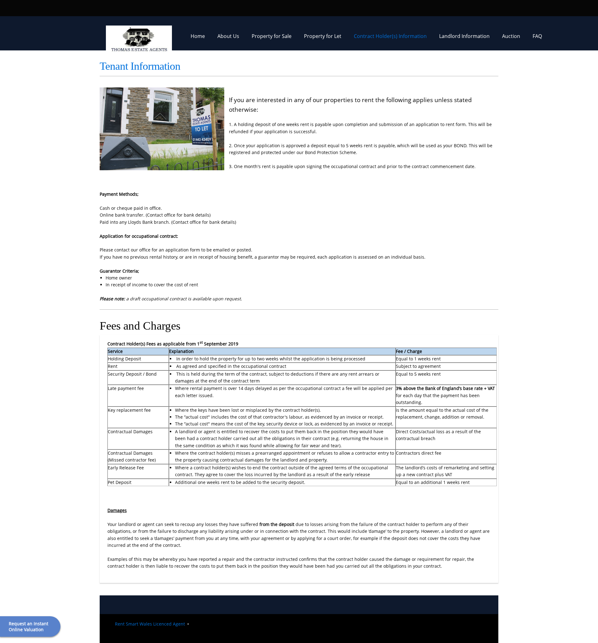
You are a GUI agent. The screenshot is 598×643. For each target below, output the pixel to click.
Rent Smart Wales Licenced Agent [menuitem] (150, 624)
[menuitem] (197, 38)
